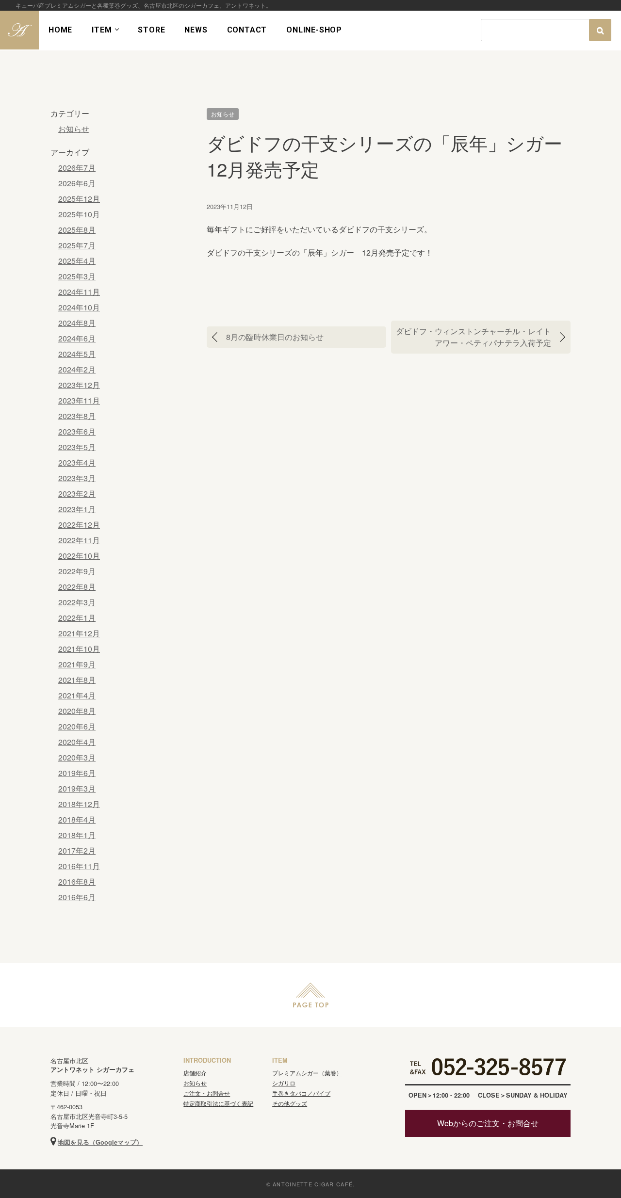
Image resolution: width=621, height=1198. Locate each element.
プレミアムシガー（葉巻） (307, 1072)
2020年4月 (77, 741)
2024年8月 (77, 322)
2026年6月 (77, 183)
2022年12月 (79, 524)
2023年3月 (77, 478)
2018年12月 (79, 803)
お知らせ (222, 114)
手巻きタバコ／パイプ (301, 1093)
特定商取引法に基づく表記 (218, 1103)
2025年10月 (79, 214)
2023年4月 (77, 462)
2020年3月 (77, 757)
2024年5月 (77, 353)
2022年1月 (77, 617)
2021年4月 (77, 695)
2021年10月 (79, 648)
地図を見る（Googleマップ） (100, 1142)
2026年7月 (77, 167)
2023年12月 (79, 384)
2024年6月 (77, 338)
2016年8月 (77, 881)
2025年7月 (77, 245)
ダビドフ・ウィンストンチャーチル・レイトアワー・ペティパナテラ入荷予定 (473, 336)
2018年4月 (77, 819)
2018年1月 (77, 835)
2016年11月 (79, 866)
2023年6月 (77, 431)
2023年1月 (77, 509)
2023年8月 (77, 415)
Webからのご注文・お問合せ (488, 1123)
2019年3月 (77, 788)
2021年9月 (77, 664)
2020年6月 (77, 726)
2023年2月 (77, 493)
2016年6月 (77, 897)
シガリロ (283, 1083)
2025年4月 (77, 260)
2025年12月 (79, 198)
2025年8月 (77, 229)
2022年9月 (77, 571)
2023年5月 (77, 447)
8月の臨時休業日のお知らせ (275, 336)
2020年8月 (77, 710)
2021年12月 (79, 633)
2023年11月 (79, 400)
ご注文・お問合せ (206, 1093)
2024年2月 (77, 369)
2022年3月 (77, 602)
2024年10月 (79, 307)
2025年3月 (77, 276)
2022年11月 (79, 540)
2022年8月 (77, 586)
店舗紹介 (195, 1072)
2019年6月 (77, 772)
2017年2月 (77, 850)
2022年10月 (79, 555)
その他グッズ (289, 1103)
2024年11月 (79, 291)
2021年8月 (77, 679)
